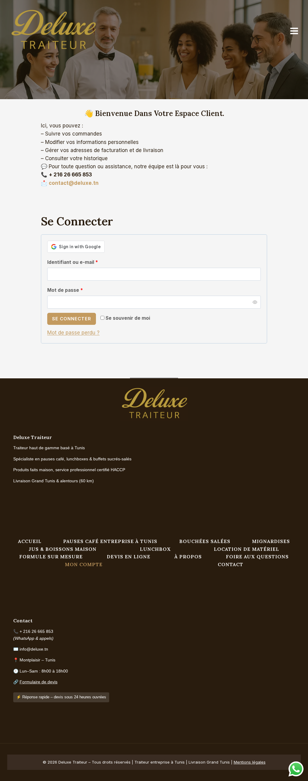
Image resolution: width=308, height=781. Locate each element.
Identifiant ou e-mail (85, 262)
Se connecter (71, 319)
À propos (188, 557)
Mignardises (271, 541)
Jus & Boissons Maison (63, 549)
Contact (230, 564)
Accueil (30, 541)
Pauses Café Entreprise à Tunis (110, 541)
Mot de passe (78, 290)
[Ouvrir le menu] (297, 31)
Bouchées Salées (204, 541)
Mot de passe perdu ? (73, 333)
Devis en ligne (128, 557)
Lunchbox (155, 549)
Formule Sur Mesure (51, 557)
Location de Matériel (246, 549)
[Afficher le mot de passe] (255, 302)
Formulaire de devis (38, 681)
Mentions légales (250, 762)
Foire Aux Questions (257, 557)
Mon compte (84, 564)
